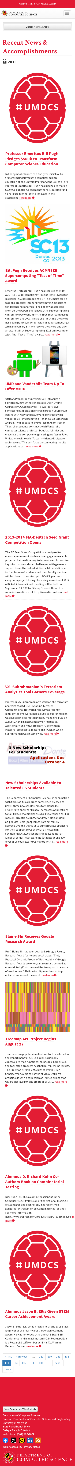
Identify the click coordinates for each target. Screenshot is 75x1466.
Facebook (5, 1440)
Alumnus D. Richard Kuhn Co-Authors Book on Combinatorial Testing (34, 1182)
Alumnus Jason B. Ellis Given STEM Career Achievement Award (37, 1314)
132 (67, 1356)
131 (58, 1356)
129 (41, 1356)
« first (8, 1356)
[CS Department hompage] (37, 1456)
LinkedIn (30, 1440)
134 (15, 1363)
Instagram (22, 1440)
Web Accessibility (12, 1446)
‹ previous (22, 1356)
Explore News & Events (38, 26)
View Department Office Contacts (20, 1409)
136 (32, 1363)
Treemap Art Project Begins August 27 (30, 1041)
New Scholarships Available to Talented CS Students (33, 785)
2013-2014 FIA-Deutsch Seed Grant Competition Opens (37, 539)
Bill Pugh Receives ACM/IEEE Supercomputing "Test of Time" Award (34, 275)
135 (24, 1363)
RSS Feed (38, 1440)
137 (41, 1363)
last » (8, 1369)
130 (50, 1356)
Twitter (13, 1440)
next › (58, 1363)
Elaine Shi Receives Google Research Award (29, 939)
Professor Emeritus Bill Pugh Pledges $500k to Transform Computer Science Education (31, 159)
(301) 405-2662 (25, 1434)
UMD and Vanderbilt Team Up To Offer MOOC (34, 386)
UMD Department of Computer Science (30, 13)
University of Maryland (37, 3)
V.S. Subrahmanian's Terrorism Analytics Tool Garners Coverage (35, 689)
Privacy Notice (32, 1446)
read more (25, 197)
